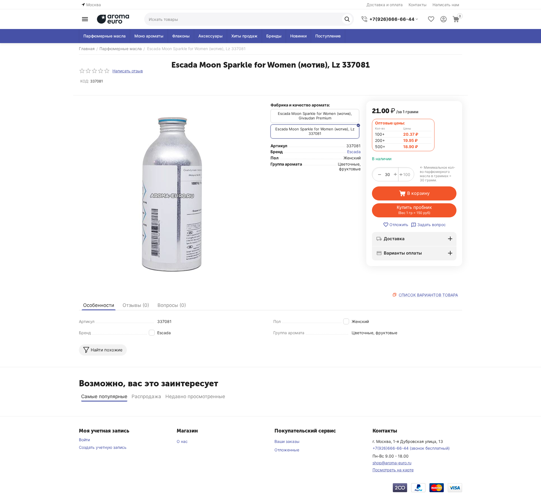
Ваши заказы (287, 441)
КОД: (84, 81)
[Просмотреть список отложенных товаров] (431, 19)
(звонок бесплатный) (411, 448)
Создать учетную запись (103, 447)
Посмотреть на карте (393, 469)
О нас (182, 441)
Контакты (418, 4)
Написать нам (446, 4)
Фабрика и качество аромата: (300, 104)
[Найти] (347, 19)
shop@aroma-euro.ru (392, 462)
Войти (84, 439)
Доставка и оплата (385, 4)
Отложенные (286, 449)
